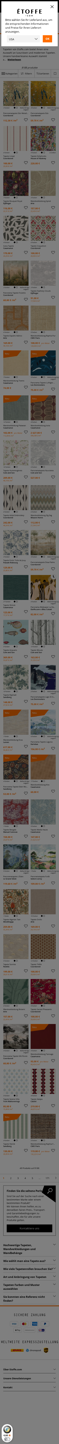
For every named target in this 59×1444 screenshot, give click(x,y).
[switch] (7, 1439)
